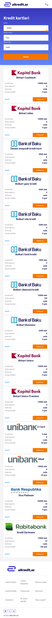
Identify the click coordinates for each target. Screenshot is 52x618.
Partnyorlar (25, 591)
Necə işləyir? (40, 600)
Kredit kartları (11, 591)
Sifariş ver (40, 99)
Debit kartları (10, 582)
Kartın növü (8, 32)
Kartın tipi (7, 42)
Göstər (26, 57)
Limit (5, 23)
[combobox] (26, 38)
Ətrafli (7, 99)
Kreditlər (9, 600)
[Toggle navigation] (46, 4)
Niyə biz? (39, 591)
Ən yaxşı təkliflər (23, 600)
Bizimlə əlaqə (41, 582)
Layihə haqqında (24, 582)
